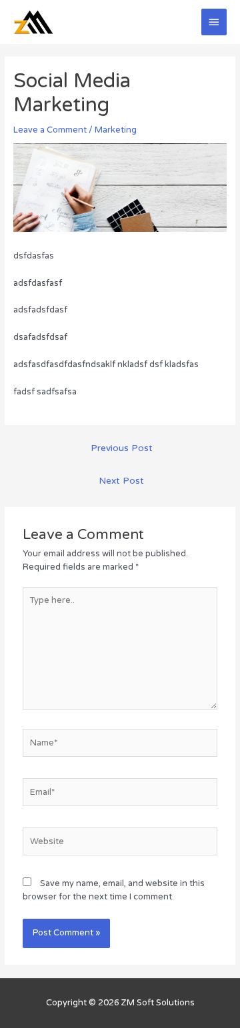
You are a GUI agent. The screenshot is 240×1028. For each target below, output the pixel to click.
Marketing (116, 130)
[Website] (120, 844)
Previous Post (122, 448)
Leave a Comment (50, 130)
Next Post (121, 481)
